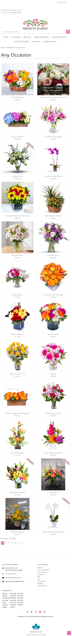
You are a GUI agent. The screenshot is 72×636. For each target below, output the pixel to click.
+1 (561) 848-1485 (14, 12)
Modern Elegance (17, 334)
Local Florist (41, 581)
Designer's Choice (59, 37)
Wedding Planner (22, 42)
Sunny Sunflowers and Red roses (17, 216)
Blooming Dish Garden (53, 216)
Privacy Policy (41, 572)
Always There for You (17, 374)
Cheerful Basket (17, 97)
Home (3, 47)
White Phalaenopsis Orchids (53, 532)
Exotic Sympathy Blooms (53, 453)
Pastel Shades (17, 295)
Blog (38, 579)
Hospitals (40, 583)
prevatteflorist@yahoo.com (13, 577)
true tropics (53, 492)
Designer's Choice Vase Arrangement (53, 97)
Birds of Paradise (17, 453)
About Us (40, 567)
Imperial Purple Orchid (53, 176)
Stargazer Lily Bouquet (53, 137)
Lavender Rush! (53, 255)
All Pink (53, 374)
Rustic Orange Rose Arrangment (17, 413)
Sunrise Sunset (53, 334)
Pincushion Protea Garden (53, 295)
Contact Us (40, 574)
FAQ (38, 576)
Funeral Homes (42, 586)
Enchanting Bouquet (17, 492)
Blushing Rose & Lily (53, 413)
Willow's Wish (17, 176)
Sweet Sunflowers (17, 532)
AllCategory (10, 47)
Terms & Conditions (43, 570)
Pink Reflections (17, 255)
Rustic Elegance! (17, 137)
